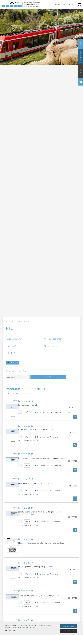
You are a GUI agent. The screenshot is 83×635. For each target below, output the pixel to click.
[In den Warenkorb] (75, 417)
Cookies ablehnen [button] (68, 631)
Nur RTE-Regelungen (53, 339)
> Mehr (43, 405)
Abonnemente (50, 346)
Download (41, 412)
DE (69, 4)
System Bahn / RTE (11, 321)
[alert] (41, 628)
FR (72, 4)
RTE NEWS (12, 353)
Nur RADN (12, 346)
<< (21, 393)
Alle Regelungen (14, 339)
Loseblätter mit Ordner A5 (59, 412)
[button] (28, 630)
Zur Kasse (13, 362)
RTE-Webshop (22, 321)
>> (29, 393)
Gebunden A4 (54, 437)
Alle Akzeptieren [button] (68, 626)
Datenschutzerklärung (29, 627)
